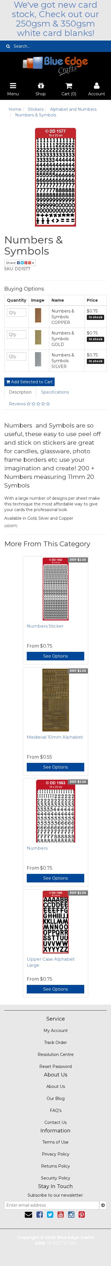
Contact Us (55, 1122)
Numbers (37, 848)
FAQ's (55, 1110)
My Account (56, 1030)
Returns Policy (55, 1166)
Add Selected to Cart (31, 381)
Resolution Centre (56, 1054)
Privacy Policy (55, 1154)
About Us (55, 1086)
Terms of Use (55, 1142)
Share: (11, 263)
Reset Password (55, 1066)
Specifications (55, 392)
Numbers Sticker (45, 626)
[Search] (8, 46)
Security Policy (55, 1178)
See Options (55, 656)
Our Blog (56, 1098)
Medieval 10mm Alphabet (55, 737)
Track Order (55, 1042)
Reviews (18, 403)
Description (20, 392)
